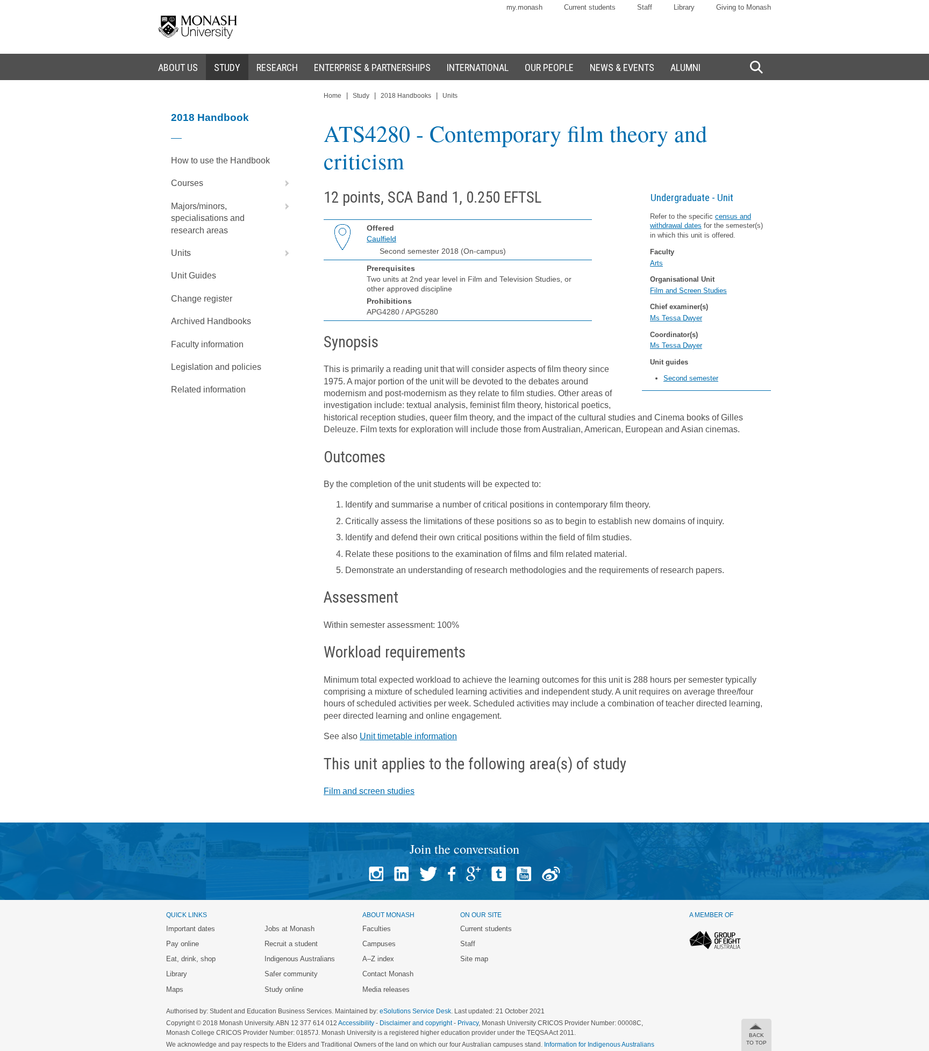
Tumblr (498, 874)
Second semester (690, 378)
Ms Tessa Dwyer (676, 318)
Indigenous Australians (300, 959)
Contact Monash (387, 974)
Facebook (451, 874)
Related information (208, 389)
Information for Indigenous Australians (599, 1044)
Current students (590, 7)
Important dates (190, 929)
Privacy (468, 1023)
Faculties (376, 929)
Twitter (428, 874)
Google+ (473, 874)
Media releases (386, 989)
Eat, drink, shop (191, 959)
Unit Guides (193, 275)
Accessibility (356, 1023)
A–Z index (378, 959)
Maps (174, 989)
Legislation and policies (216, 366)
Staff (644, 7)
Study (361, 95)
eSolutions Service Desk (415, 1011)
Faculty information (207, 344)
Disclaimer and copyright (416, 1023)
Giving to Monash (743, 7)
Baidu (551, 874)
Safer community (291, 974)
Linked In (401, 874)
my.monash (524, 7)
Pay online (182, 944)
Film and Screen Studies (688, 291)
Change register (201, 298)
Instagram (376, 874)
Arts (656, 263)
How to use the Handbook (220, 160)
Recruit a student (291, 944)
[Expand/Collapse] (282, 183)
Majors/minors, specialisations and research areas (208, 218)
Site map (474, 959)
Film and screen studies (369, 791)
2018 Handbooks (406, 95)
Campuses (379, 944)
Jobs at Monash (290, 929)
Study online (284, 989)
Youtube (524, 874)
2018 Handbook (210, 117)
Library (684, 7)
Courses (187, 183)
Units (181, 253)
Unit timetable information (408, 736)
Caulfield (381, 238)
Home (332, 95)
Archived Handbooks (211, 321)
